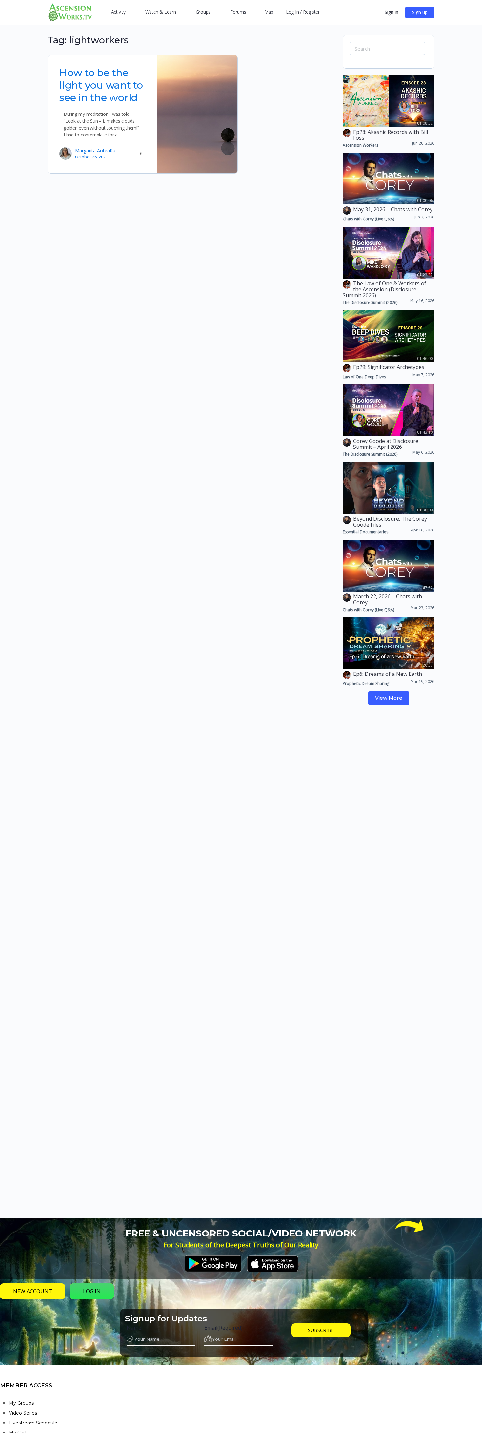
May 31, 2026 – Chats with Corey (392, 209)
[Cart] (377, 12)
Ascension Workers (360, 145)
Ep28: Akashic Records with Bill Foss (390, 134)
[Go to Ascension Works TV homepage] (70, 11)
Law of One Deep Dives (364, 377)
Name (134, 1327)
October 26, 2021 (91, 157)
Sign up (420, 12)
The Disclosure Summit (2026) (370, 302)
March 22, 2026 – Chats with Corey (387, 599)
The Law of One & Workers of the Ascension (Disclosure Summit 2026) (384, 289)
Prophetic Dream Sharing (366, 683)
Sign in (391, 12)
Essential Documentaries (365, 532)
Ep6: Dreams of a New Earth (387, 673)
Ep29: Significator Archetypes (388, 367)
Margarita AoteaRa (95, 150)
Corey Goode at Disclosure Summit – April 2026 (385, 443)
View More (388, 698)
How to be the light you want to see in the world (101, 85)
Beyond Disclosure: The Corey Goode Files (390, 521)
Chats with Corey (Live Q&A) (368, 219)
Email (223, 1327)
